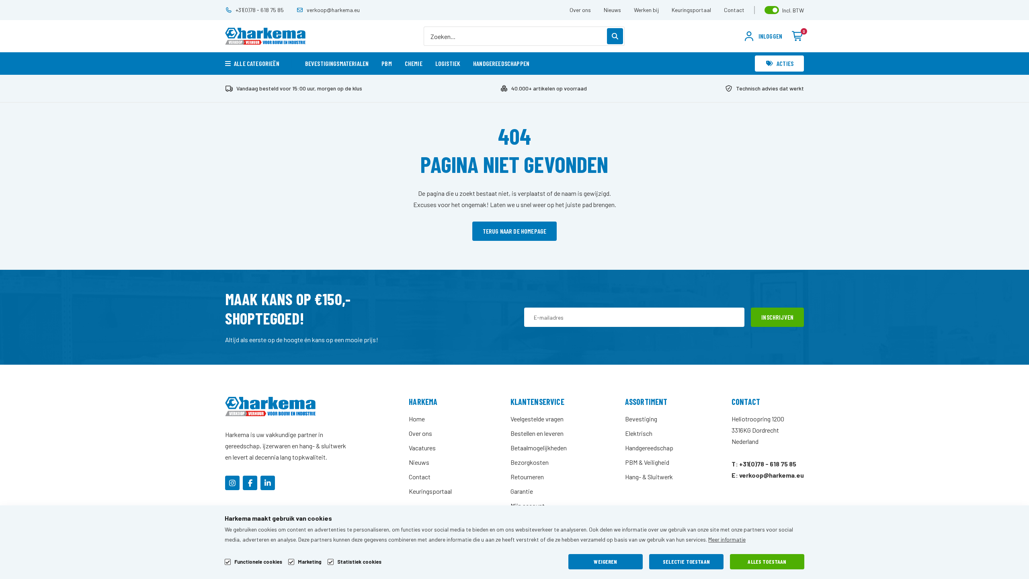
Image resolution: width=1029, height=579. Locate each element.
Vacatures (422, 448)
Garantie (521, 491)
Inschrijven (777, 317)
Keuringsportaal (691, 9)
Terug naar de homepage (515, 231)
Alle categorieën (256, 63)
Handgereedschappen (501, 63)
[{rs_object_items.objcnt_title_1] (232, 483)
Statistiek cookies (359, 562)
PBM (386, 63)
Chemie (413, 63)
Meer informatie (727, 539)
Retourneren (527, 476)
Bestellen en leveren (537, 433)
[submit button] (615, 36)
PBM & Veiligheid (647, 462)
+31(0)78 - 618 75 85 (260, 9)
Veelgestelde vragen (537, 419)
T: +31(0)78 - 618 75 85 (764, 464)
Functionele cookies (258, 562)
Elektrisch (638, 433)
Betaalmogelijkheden (538, 448)
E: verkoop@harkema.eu (768, 475)
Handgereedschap (649, 448)
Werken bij (646, 9)
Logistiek (447, 63)
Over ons (580, 9)
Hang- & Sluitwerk (649, 476)
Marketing (310, 562)
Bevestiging (641, 419)
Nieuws (612, 9)
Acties (785, 63)
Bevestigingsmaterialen (337, 63)
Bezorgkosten (529, 462)
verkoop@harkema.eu (333, 9)
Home (417, 419)
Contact (734, 9)
